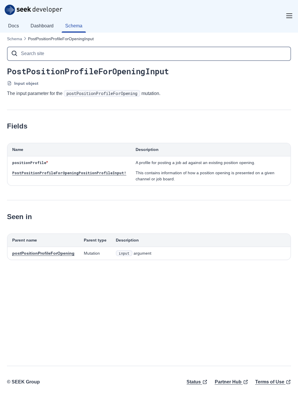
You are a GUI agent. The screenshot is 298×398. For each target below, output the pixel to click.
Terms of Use (269, 381)
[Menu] (289, 16)
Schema (14, 38)
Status (194, 381)
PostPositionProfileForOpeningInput (61, 38)
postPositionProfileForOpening (43, 253)
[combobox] (149, 54)
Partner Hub (228, 381)
